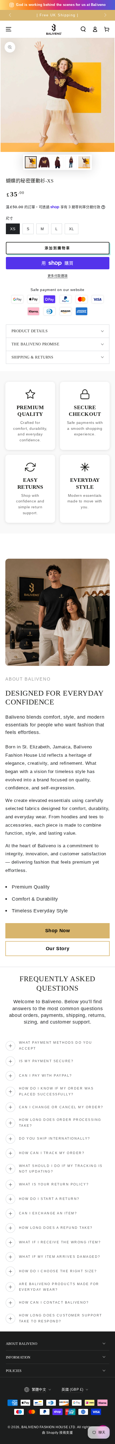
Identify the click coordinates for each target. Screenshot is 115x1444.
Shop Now (57, 930)
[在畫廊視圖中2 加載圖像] (44, 162)
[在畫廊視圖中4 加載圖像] (71, 162)
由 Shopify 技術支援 (57, 1433)
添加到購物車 (57, 248)
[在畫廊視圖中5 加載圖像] (84, 162)
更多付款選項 (58, 276)
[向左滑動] (10, 15)
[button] (83, 29)
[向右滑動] (104, 15)
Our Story (57, 948)
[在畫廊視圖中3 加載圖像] (57, 162)
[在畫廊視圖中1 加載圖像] (31, 162)
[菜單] (8, 29)
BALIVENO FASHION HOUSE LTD (48, 1427)
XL (71, 229)
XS (13, 229)
